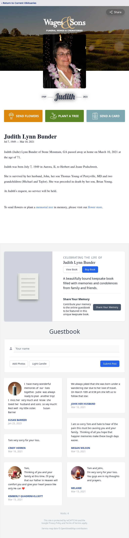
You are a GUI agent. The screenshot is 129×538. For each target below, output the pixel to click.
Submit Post (110, 363)
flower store (95, 207)
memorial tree (44, 207)
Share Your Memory (107, 307)
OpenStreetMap (68, 528)
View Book (71, 269)
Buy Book (90, 269)
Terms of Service (73, 523)
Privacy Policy (55, 523)
